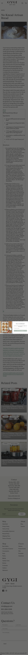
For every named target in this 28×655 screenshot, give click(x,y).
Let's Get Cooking (20, 330)
